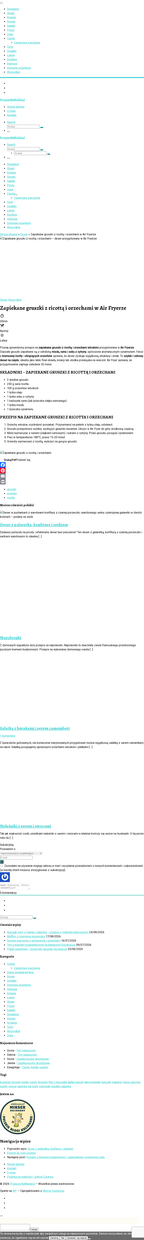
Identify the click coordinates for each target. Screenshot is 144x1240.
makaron (117, 1082)
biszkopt (5, 1082)
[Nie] (89, 1238)
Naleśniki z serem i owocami (25, 826)
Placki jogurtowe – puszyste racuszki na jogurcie (37, 949)
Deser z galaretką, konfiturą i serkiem (34, 524)
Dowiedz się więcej (77, 1238)
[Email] (72, 476)
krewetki (95, 1082)
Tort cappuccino (26, 1050)
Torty (10, 1027)
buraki (25, 1082)
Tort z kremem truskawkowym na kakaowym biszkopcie (41, 945)
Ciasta (11, 964)
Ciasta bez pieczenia (27, 968)
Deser (24, 234)
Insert (34, 1229)
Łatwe (11, 997)
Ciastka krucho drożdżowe (33, 1059)
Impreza (12, 989)
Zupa (10, 1035)
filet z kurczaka (57, 1082)
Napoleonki (10, 637)
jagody (80, 1082)
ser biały (33, 1086)
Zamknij (54, 1238)
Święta (11, 1018)
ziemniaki (45, 1086)
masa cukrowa (131, 1082)
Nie (62, 1238)
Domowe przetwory (19, 985)
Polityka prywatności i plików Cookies (30, 1176)
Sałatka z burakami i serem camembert (35, 728)
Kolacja (11, 993)
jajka (87, 1082)
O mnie (11, 1172)
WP (14, 1191)
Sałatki (11, 1010)
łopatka (55, 1086)
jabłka (71, 1082)
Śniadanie (13, 1014)
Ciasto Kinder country (35, 1067)
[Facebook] (72, 465)
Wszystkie (13, 1031)
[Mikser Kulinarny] (17, 1133)
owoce (12, 1086)
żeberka (66, 1086)
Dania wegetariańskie (20, 972)
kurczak (106, 1082)
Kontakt (11, 1168)
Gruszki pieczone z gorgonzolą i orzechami (33, 940)
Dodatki (12, 980)
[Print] (72, 481)
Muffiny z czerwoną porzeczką (26, 936)
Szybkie (12, 1022)
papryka (22, 1086)
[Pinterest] (72, 470)
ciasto (33, 1082)
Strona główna (8, 234)
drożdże (43, 1082)
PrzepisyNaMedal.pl (22, 1184)
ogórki (4, 1086)
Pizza (10, 1006)
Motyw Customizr (53, 1191)
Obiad (10, 1001)
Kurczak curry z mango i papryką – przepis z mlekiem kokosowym (48, 932)
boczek (16, 1082)
